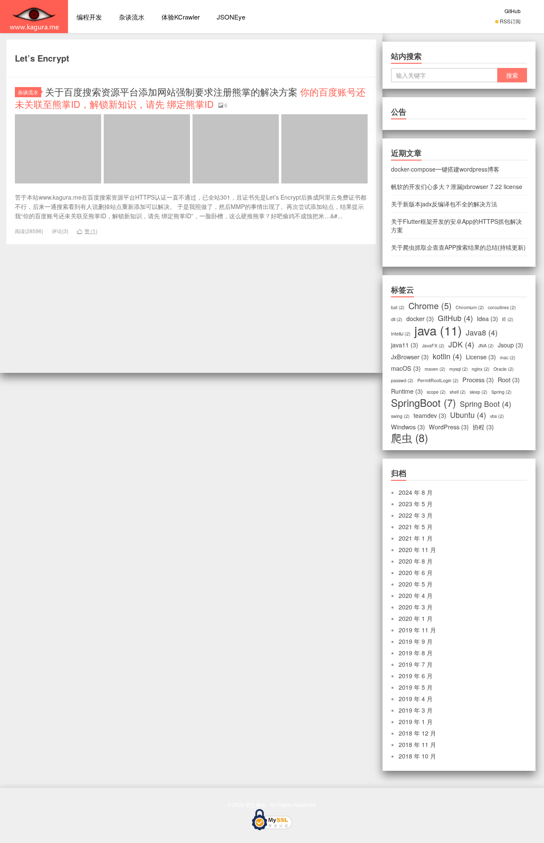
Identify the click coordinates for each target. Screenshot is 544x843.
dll (396, 319)
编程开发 (89, 16)
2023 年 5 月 (416, 503)
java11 (404, 345)
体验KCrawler (181, 16)
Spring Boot (485, 404)
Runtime (407, 391)
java (438, 330)
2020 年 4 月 (416, 595)
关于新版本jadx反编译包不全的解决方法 (444, 204)
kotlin (447, 356)
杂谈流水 (131, 16)
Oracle (503, 369)
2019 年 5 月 (416, 687)
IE (507, 319)
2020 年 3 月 (416, 607)
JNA (486, 345)
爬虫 (409, 437)
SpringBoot (423, 402)
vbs (497, 416)
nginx (481, 369)
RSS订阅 (510, 21)
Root (509, 379)
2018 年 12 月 (417, 733)
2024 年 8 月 (416, 492)
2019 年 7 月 (416, 664)
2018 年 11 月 (417, 744)
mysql (458, 369)
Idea (487, 318)
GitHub (512, 10)
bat (398, 307)
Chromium (470, 307)
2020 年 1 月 (416, 618)
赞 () (87, 230)
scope (436, 392)
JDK (461, 344)
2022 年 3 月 (416, 515)
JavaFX (433, 345)
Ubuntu (468, 415)
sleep (478, 392)
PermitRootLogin (438, 380)
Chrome (430, 306)
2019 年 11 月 (417, 630)
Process (478, 379)
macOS (406, 368)
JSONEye (231, 16)
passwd (402, 380)
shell (458, 392)
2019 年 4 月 (416, 698)
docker (420, 318)
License (481, 356)
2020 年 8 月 (416, 561)
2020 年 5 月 (416, 584)
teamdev (430, 415)
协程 (483, 427)
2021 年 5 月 (416, 526)
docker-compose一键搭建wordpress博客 (445, 169)
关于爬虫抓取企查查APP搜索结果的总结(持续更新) (458, 247)
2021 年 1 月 (416, 538)
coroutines (502, 307)
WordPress (449, 427)
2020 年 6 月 (416, 572)
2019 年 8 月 (416, 652)
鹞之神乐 (34, 16)
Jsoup (510, 345)
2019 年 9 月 (416, 641)
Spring (501, 392)
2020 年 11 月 (417, 549)
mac (508, 357)
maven (435, 369)
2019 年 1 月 (416, 721)
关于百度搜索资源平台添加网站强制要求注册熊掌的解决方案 (190, 97)
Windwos (408, 427)
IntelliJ (401, 333)
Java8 (482, 332)
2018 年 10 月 (417, 756)
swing (400, 416)
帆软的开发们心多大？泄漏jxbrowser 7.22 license (456, 186)
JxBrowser (410, 356)
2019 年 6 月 (416, 675)
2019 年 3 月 (416, 710)
